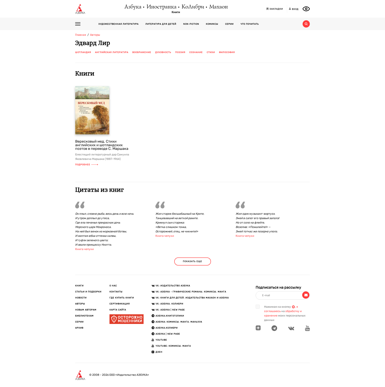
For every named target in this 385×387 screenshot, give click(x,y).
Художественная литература (118, 24)
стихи (211, 52)
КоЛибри (192, 7)
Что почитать (250, 24)
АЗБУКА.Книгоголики (170, 316)
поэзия (180, 52)
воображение (141, 52)
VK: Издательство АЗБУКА (173, 285)
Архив (79, 328)
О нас (113, 285)
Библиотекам (84, 316)
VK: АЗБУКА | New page (170, 309)
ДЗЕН (159, 352)
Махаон (218, 7)
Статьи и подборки (88, 291)
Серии (229, 24)
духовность (163, 52)
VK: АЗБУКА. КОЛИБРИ (169, 303)
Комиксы (212, 24)
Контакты (116, 291)
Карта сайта (117, 309)
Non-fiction (191, 24)
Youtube (161, 340)
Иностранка (161, 7)
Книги (176, 12)
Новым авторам (85, 309)
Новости (81, 297)
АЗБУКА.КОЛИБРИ (167, 328)
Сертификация (119, 303)
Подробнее (82, 164)
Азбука (132, 7)
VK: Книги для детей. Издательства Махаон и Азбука (192, 297)
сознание (196, 52)
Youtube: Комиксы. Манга (173, 346)
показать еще (192, 261)
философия (227, 52)
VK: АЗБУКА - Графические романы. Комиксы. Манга (191, 291)
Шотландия (83, 52)
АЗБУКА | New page (168, 334)
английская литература (111, 52)
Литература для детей (160, 24)
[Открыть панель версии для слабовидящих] (306, 8)
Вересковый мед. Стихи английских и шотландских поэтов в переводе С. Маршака (101, 145)
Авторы (80, 303)
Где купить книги (121, 297)
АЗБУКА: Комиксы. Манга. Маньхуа (179, 322)
